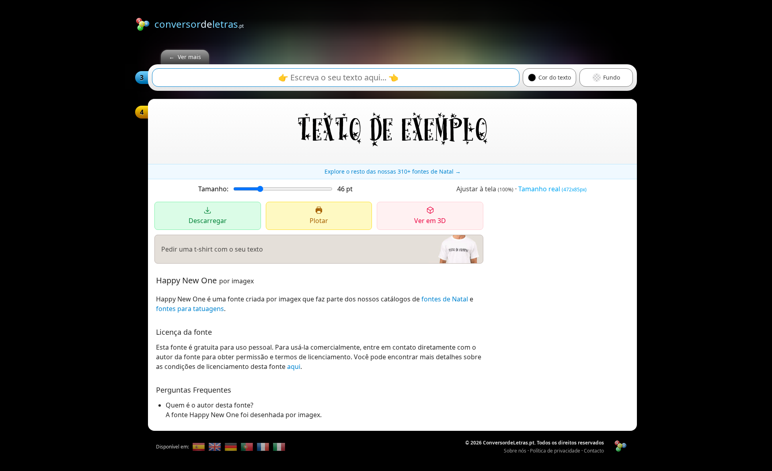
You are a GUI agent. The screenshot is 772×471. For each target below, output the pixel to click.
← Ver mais (185, 57)
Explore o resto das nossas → (392, 171)
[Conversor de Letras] (198, 446)
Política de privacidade (555, 450)
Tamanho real (552, 188)
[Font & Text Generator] (214, 446)
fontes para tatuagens (190, 308)
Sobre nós (515, 450)
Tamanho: (213, 188)
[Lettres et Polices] (263, 446)
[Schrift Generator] (230, 446)
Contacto (594, 450)
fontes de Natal (444, 299)
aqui (293, 366)
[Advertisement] (490, 23)
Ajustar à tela (484, 188)
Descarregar (208, 220)
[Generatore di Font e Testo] (279, 446)
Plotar (319, 220)
